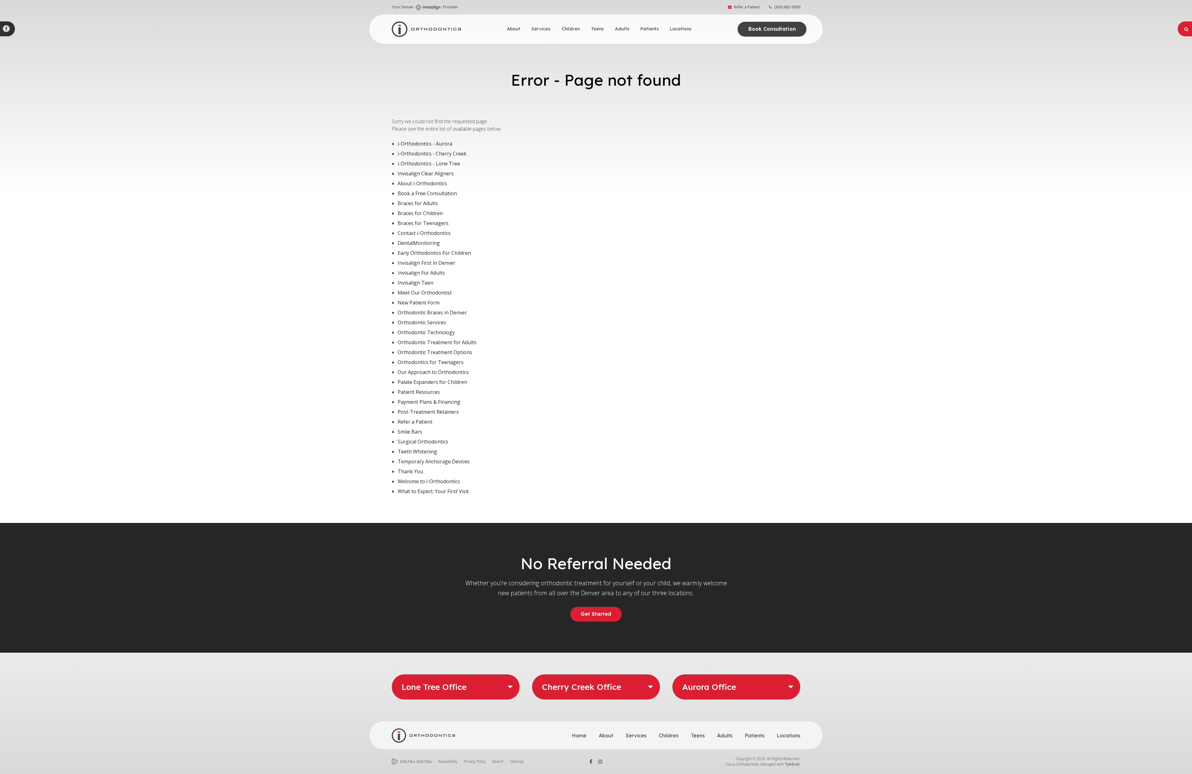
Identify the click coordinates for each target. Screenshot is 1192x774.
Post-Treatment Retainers (428, 411)
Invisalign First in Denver (426, 262)
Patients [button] (649, 29)
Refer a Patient (747, 7)
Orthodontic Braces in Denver (432, 312)
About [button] (513, 29)
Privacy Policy (475, 761)
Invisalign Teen (415, 282)
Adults (724, 735)
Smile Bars (410, 431)
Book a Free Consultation (427, 193)
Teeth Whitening (417, 451)
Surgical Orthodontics (423, 441)
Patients (754, 735)
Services (636, 735)
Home (579, 735)
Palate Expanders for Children (432, 382)
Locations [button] (680, 29)
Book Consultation (772, 29)
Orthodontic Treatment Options (435, 352)
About (606, 735)
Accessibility (448, 761)
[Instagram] (600, 761)
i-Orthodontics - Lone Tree (429, 163)
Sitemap (517, 761)
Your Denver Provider (425, 7)
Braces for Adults (418, 203)
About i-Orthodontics (422, 183)
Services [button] (540, 29)
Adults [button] (622, 29)
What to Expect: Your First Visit (433, 491)
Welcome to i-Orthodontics (429, 481)
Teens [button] (597, 29)
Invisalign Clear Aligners (426, 173)
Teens (698, 735)
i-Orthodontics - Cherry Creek (432, 153)
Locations (788, 735)
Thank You (410, 471)
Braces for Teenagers (423, 223)
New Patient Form (419, 302)
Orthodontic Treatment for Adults (437, 342)
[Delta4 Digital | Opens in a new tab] (412, 761)
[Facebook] (591, 761)
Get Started (596, 614)
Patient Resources (419, 392)
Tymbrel (792, 764)
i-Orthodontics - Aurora (425, 143)
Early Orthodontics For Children (434, 253)
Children (669, 735)
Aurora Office (709, 687)
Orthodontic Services (422, 322)
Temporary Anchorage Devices (434, 461)
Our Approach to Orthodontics (433, 372)
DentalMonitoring (419, 243)
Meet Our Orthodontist (425, 292)
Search (497, 761)
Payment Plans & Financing (429, 401)
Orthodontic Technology (426, 332)
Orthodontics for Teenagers (430, 362)
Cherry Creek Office (581, 687)
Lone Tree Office (434, 687)
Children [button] (571, 29)
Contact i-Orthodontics (424, 233)
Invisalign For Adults (421, 272)
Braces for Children (420, 213)
